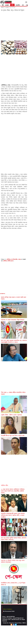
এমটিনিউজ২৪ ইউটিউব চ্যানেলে (8, 261)
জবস (23, 5)
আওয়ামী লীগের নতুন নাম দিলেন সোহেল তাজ (12, 435)
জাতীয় (12, 5)
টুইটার (16, 259)
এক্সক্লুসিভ (7, 5)
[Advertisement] (14, 26)
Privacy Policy (18, 623)
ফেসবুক (19, 259)
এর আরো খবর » (2, 293)
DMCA (24, 623)
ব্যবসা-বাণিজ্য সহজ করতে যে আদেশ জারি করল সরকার (13, 298)
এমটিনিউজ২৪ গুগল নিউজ (10, 259)
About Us (11, 623)
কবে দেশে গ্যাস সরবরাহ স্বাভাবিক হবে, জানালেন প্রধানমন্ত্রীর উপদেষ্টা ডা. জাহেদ (14, 341)
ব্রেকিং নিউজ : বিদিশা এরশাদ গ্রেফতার (11, 414)
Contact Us (5, 623)
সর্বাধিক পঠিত (4, 485)
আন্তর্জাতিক (18, 5)
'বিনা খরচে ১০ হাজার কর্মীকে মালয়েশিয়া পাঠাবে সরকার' (13, 393)
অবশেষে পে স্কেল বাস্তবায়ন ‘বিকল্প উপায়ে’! (12, 319)
